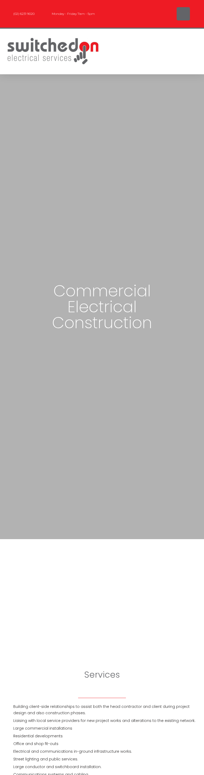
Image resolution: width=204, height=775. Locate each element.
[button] (127, 51)
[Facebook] (183, 13)
